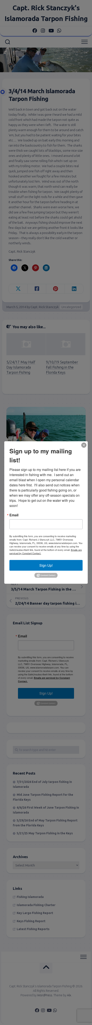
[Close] (83, 445)
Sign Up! (46, 565)
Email (13, 515)
